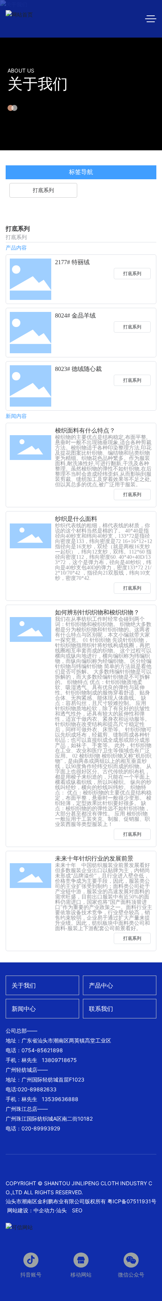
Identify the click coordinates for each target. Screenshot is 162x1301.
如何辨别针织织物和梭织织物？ (97, 612)
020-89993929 (40, 1128)
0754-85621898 (42, 1050)
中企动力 (44, 1210)
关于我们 (38, 83)
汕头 (61, 1210)
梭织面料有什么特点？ (85, 430)
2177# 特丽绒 (72, 262)
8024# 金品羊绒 (75, 315)
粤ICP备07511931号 (131, 1201)
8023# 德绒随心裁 (78, 369)
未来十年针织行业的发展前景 (94, 858)
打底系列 (132, 273)
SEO (77, 1210)
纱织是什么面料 (76, 519)
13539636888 (60, 1099)
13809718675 (59, 1060)
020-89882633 (37, 1089)
